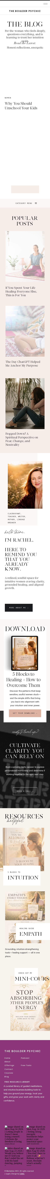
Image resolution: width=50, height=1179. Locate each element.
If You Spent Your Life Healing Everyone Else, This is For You (21, 291)
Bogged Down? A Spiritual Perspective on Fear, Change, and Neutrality (21, 439)
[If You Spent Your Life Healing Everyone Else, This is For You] (25, 256)
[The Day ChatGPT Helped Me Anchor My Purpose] (25, 331)
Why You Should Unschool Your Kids (21, 105)
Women (8, 98)
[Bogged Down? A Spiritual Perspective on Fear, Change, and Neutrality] (25, 403)
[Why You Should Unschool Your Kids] (25, 73)
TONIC (22, 1173)
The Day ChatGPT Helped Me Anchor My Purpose (22, 364)
